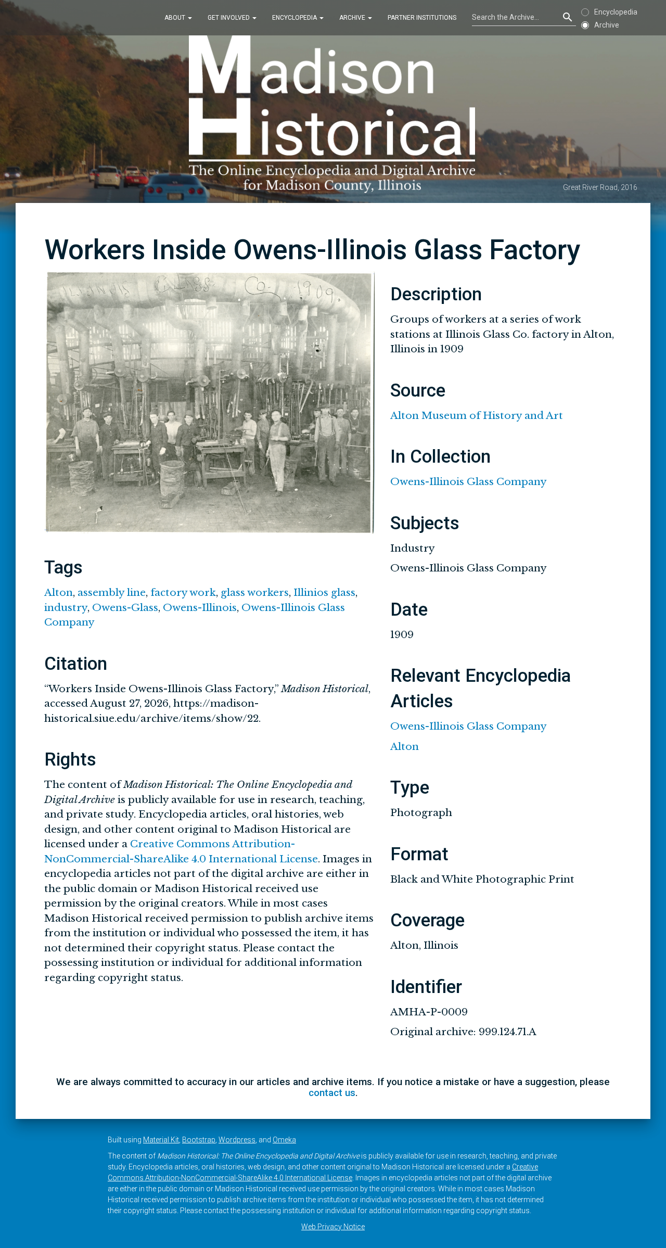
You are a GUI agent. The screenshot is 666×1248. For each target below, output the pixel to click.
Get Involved (229, 17)
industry (65, 608)
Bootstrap (198, 1140)
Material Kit (161, 1140)
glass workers (255, 592)
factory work (183, 592)
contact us (332, 1093)
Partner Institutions (422, 17)
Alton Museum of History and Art (476, 416)
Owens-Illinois (200, 608)
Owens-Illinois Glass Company (468, 482)
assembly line (112, 592)
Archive (353, 17)
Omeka (284, 1140)
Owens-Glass (125, 608)
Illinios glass (324, 592)
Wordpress (237, 1140)
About (175, 17)
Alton (58, 592)
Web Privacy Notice (333, 1226)
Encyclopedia (295, 17)
